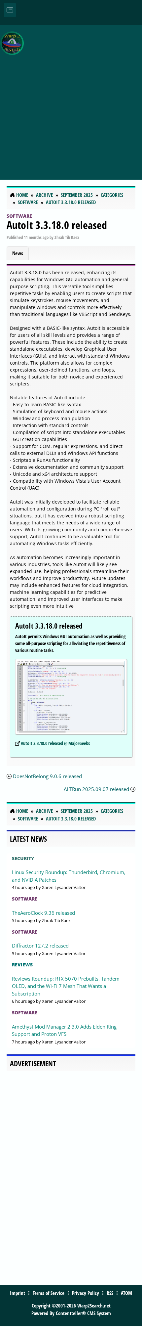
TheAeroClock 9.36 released (43, 912)
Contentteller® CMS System (83, 1313)
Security (23, 858)
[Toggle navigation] (10, 10)
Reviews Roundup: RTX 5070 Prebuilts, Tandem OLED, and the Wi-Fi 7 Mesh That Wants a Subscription (66, 986)
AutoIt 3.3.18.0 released (57, 225)
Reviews (22, 964)
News (17, 253)
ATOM (126, 1293)
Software (19, 216)
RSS (110, 1293)
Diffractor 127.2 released (40, 945)
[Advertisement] (71, 98)
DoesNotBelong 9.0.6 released (47, 776)
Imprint (17, 1293)
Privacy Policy (85, 1293)
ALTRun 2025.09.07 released (96, 789)
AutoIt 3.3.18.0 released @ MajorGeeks (55, 743)
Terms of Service (48, 1293)
